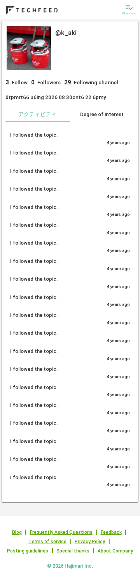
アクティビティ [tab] (37, 114)
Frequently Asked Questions (61, 532)
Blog (17, 532)
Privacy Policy (90, 541)
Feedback (111, 532)
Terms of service (47, 541)
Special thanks (72, 551)
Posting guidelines (27, 551)
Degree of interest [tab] (102, 114)
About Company (115, 551)
